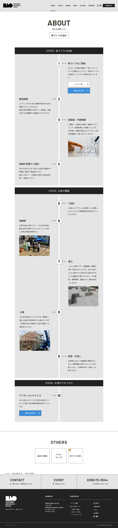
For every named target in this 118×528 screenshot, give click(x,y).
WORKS (68, 5)
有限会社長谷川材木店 (12, 501)
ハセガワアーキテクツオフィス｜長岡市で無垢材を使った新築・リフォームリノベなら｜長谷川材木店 (12, 5)
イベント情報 (74, 503)
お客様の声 (96, 506)
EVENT (60, 5)
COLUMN (82, 5)
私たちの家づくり (17, 473)
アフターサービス (59, 455)
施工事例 (96, 503)
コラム (95, 510)
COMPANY (91, 5)
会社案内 (96, 513)
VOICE (75, 5)
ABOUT (53, 5)
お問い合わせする (79, 91)
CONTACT (108, 5)
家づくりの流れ (75, 456)
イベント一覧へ (78, 84)
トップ (7, 473)
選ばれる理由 (42, 456)
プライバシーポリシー (12, 525)
